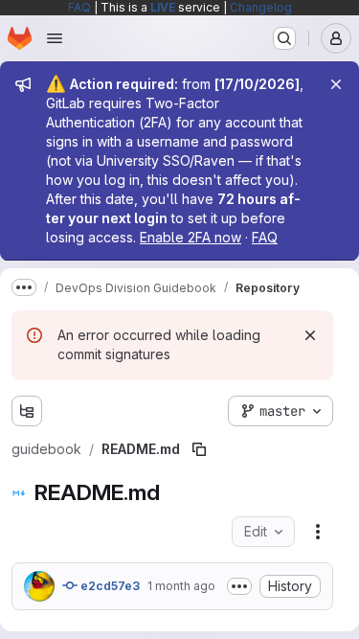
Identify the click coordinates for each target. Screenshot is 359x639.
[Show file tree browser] (26, 411)
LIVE (162, 7)
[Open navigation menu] (54, 38)
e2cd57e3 (109, 586)
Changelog (261, 7)
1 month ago (181, 586)
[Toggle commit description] (239, 586)
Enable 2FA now (190, 237)
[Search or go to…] (284, 38)
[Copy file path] (199, 449)
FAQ (79, 7)
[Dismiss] (310, 335)
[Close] (336, 84)
